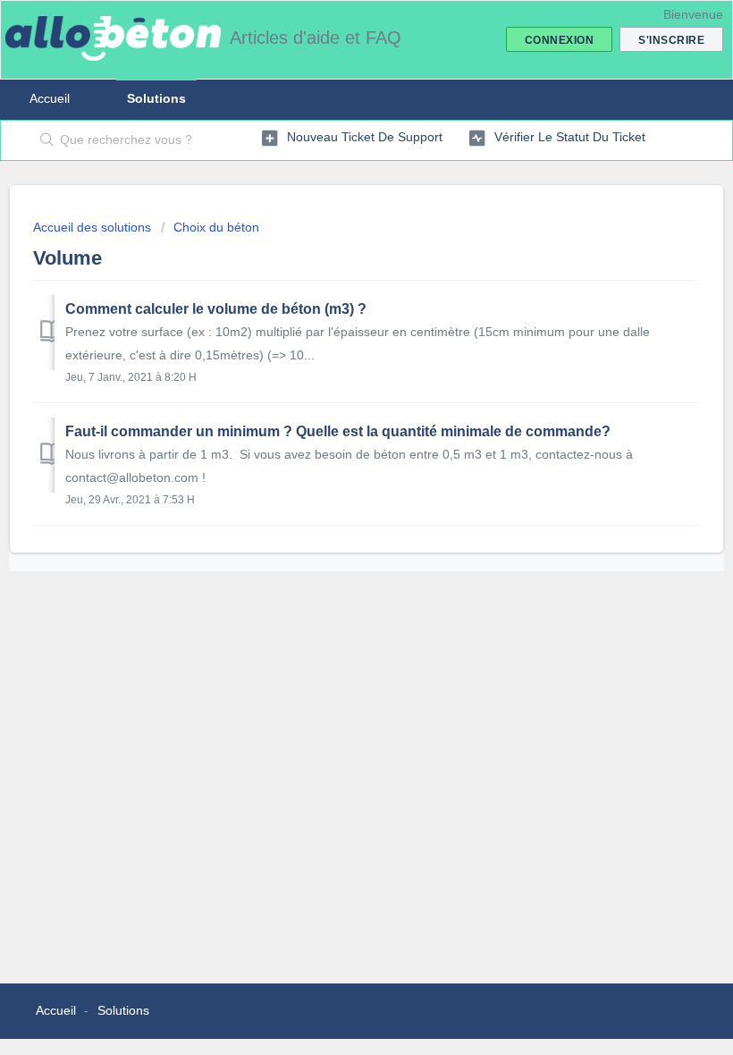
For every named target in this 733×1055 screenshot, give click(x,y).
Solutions (156, 98)
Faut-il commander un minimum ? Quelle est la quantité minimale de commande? (338, 431)
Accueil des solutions (94, 227)
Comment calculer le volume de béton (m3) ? (215, 308)
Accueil (49, 98)
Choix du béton (216, 227)
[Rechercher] (43, 140)
